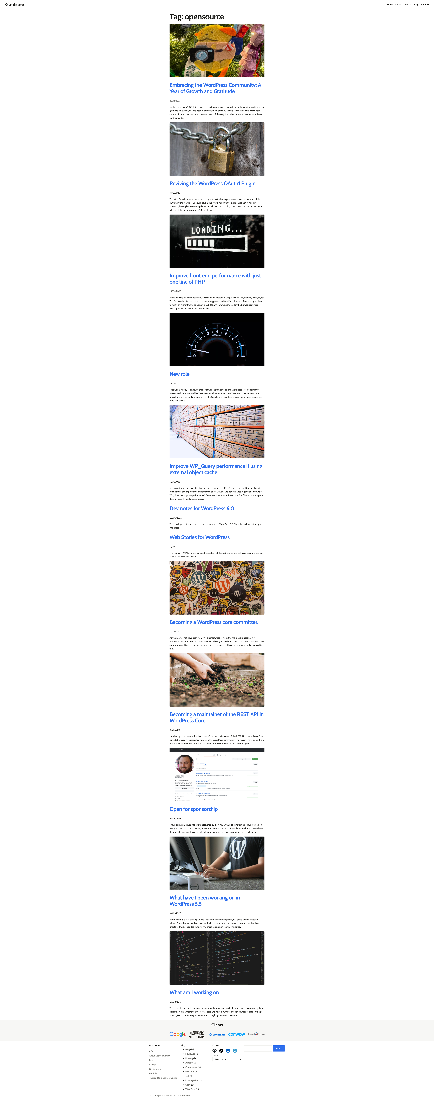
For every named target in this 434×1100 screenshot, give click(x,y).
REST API (189, 1071)
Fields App (190, 1053)
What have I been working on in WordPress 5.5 (205, 901)
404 (151, 1051)
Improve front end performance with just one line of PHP (215, 278)
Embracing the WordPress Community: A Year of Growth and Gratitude (215, 88)
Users (188, 1084)
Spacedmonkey (15, 4)
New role (180, 374)
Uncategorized (192, 1080)
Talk (187, 1076)
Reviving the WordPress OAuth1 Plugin (213, 183)
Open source (191, 1067)
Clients (152, 1064)
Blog (151, 1060)
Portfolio (153, 1073)
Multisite (189, 1062)
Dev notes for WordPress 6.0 (202, 508)
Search (279, 1048)
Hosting (189, 1058)
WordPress (190, 1089)
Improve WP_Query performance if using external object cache (216, 469)
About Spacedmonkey (159, 1055)
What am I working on (194, 992)
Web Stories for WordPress (200, 537)
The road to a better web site (163, 1077)
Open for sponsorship (194, 809)
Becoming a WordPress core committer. (214, 622)
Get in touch (155, 1069)
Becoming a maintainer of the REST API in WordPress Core (217, 717)
